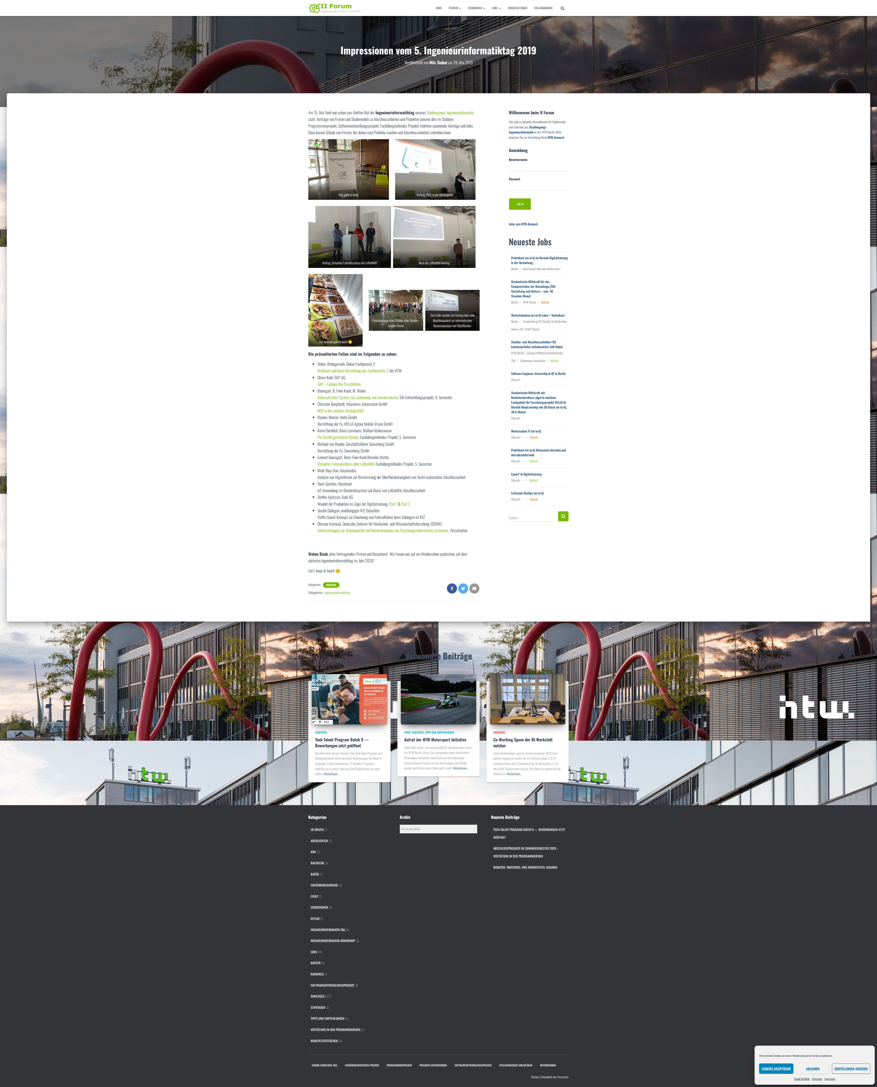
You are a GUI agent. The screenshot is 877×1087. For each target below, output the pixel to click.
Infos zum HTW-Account (523, 224)
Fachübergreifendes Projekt (362, 1065)
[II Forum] (335, 8)
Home (439, 8)
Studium (454, 8)
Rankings (317, 974)
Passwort (514, 178)
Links (495, 8)
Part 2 (406, 504)
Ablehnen (812, 1068)
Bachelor (317, 862)
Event (407, 732)
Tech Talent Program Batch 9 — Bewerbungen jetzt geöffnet (342, 742)
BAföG (315, 874)
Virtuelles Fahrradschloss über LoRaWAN (345, 464)
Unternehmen (548, 1065)
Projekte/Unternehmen (433, 1065)
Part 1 (393, 504)
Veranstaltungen (517, 8)
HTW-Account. (556, 137)
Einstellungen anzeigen (851, 1068)
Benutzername (518, 159)
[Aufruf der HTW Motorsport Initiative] (438, 698)
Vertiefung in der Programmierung (335, 1029)
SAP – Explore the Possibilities (339, 384)
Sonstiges (331, 585)
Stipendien (318, 1007)
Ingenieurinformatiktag (337, 592)
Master (316, 962)
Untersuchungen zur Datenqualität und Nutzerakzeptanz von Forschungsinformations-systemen (382, 530)
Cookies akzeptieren (776, 1068)
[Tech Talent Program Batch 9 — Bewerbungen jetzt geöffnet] (349, 698)
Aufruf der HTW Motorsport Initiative (435, 739)
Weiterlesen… (331, 773)
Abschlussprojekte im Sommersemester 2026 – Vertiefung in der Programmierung (526, 852)
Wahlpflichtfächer (324, 1040)
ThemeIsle (563, 1076)
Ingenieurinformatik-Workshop (333, 940)
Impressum (817, 1079)
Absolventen (319, 840)
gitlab (315, 918)
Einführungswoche (324, 885)
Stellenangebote (543, 8)
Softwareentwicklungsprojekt (332, 985)
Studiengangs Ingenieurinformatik (450, 112)
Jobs (314, 951)
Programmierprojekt (399, 1065)
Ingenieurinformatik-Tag (328, 929)
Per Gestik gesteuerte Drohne (337, 437)
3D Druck (317, 829)
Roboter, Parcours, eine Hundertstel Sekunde (525, 867)
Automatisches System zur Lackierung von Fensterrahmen (357, 397)
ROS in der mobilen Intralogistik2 (340, 411)
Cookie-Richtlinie (802, 1079)
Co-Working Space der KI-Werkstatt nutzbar (522, 742)
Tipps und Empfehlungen (439, 732)
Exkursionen (319, 907)
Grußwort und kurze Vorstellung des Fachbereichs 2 (353, 371)
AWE (313, 851)
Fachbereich (475, 8)
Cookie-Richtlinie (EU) (324, 1065)
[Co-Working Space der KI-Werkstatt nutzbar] (527, 698)
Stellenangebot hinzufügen (515, 1065)
